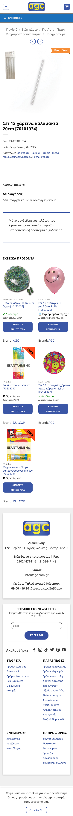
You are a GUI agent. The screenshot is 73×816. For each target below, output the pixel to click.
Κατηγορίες (15, 18)
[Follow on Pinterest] (58, 650)
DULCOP (19, 423)
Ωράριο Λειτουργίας (18, 676)
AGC (16, 340)
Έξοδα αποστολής (53, 690)
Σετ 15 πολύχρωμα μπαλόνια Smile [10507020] (49, 306)
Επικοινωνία (13, 671)
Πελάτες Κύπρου (52, 695)
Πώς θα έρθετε (15, 680)
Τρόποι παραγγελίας (54, 666)
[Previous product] (40, 41)
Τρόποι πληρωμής (53, 671)
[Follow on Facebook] (34, 650)
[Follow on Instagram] (40, 650)
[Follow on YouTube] (64, 650)
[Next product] (33, 41)
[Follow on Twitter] (52, 650)
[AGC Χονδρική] (36, 7)
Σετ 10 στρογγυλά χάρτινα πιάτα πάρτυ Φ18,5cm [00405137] (54, 388)
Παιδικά (11, 29)
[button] (6, 7)
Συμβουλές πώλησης (54, 762)
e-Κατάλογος (14, 748)
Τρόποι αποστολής (53, 676)
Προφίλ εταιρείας (16, 666)
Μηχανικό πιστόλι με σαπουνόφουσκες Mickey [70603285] (18, 471)
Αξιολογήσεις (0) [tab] (14, 184)
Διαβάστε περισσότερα (17, 327)
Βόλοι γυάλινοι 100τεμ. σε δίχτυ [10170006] (18, 304)
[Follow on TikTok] (46, 650)
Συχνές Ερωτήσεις (53, 738)
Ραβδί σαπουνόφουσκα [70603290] (16, 386)
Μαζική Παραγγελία (54, 719)
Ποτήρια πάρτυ (56, 34)
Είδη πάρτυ (30, 29)
